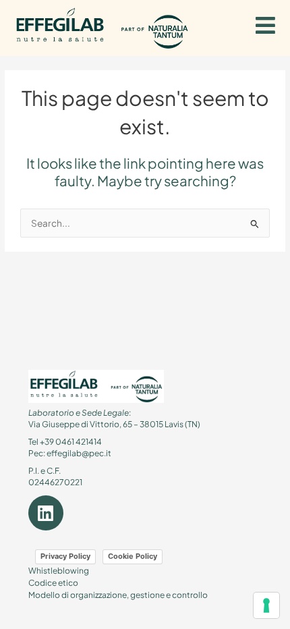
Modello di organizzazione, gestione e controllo (118, 595)
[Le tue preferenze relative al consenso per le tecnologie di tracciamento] (266, 605)
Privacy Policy (65, 556)
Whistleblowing (58, 571)
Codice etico (53, 583)
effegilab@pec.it (79, 453)
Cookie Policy (132, 556)
